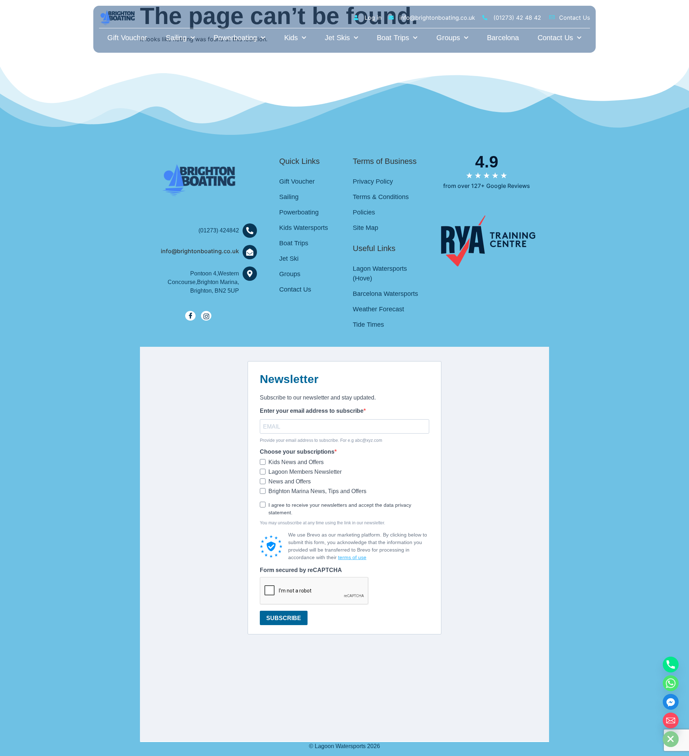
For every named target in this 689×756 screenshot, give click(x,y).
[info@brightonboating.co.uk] (250, 252)
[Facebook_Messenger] (671, 702)
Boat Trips (393, 38)
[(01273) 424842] (250, 230)
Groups (448, 38)
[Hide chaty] (671, 739)
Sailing (176, 38)
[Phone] (671, 664)
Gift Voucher (127, 38)
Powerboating (235, 38)
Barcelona (503, 38)
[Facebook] (190, 316)
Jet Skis (337, 38)
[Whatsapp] (671, 683)
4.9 (486, 161)
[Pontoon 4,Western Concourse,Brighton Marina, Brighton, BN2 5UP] (250, 273)
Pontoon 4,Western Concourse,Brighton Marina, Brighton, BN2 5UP (203, 282)
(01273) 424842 (218, 230)
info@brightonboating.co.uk (200, 251)
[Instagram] (206, 316)
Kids (291, 38)
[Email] (671, 720)
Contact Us (555, 38)
